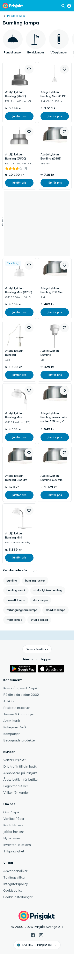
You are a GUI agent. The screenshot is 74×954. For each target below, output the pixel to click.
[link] (19, 92)
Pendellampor (16, 15)
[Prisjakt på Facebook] (32, 935)
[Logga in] (69, 5)
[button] (29, 69)
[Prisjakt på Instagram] (41, 935)
